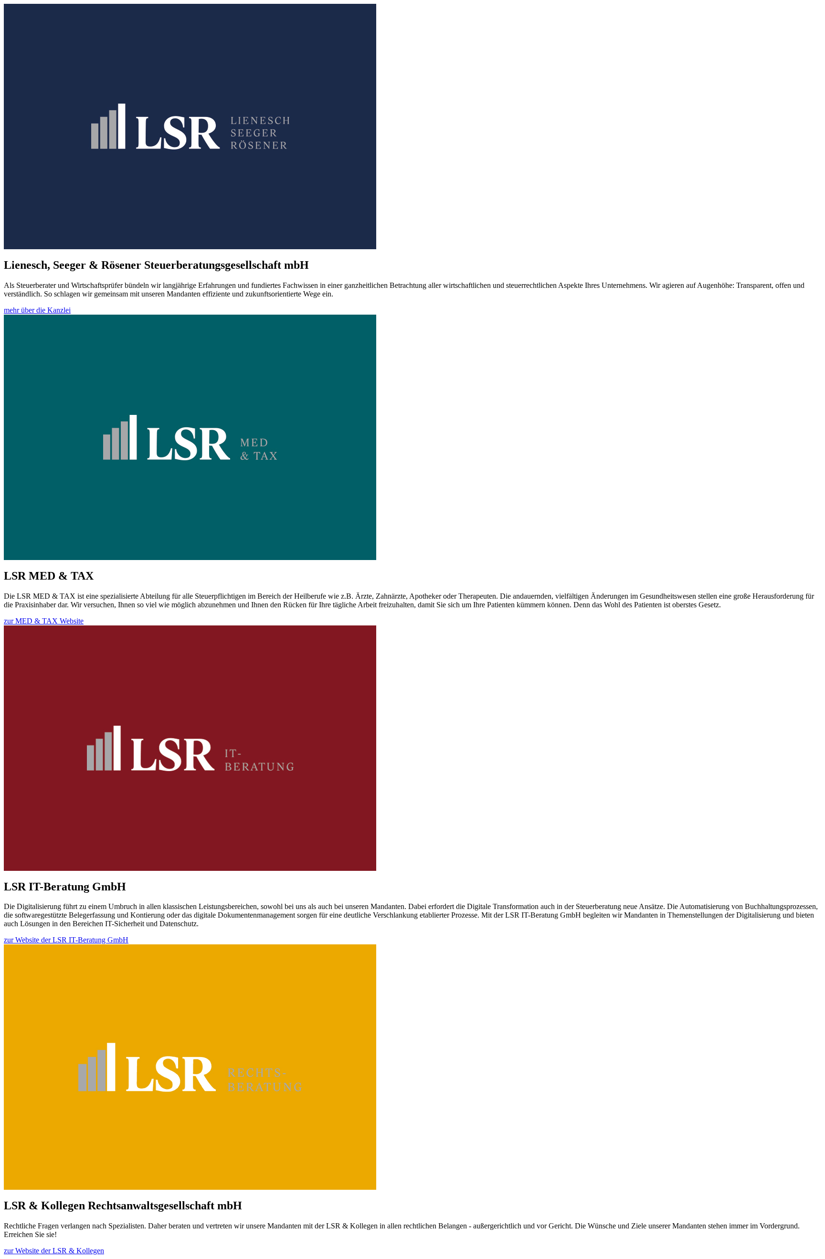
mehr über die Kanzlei (37, 310)
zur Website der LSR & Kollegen (54, 1251)
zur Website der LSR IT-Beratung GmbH (66, 940)
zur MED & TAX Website (44, 621)
